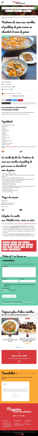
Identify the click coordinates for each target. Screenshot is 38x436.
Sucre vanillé (14, 242)
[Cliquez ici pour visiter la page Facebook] (14, 416)
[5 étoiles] (7, 289)
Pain (23, 244)
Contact (26, 422)
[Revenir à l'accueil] (19, 2)
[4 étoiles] (6, 289)
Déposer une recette (7, 422)
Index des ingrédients (7, 424)
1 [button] (17, 347)
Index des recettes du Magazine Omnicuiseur (7, 426)
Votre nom (4, 279)
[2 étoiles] (4, 289)
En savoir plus (17, 434)
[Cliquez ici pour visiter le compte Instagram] (17, 416)
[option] (10, 331)
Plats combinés (10, 17)
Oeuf (27, 247)
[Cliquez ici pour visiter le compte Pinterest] (20, 416)
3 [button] (20, 347)
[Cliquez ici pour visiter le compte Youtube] (23, 416)
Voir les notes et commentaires (18, 95)
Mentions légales (28, 424)
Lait (31, 247)
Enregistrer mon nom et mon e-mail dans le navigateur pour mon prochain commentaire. (19, 285)
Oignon (4, 247)
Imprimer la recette (6, 103)
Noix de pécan (26, 242)
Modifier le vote (5, 291)
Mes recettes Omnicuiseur (9, 93)
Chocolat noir (13, 244)
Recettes (6, 17)
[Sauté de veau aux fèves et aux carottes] (10, 326)
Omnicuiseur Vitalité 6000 (11, 146)
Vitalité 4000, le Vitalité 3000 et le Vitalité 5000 (26, 223)
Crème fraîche (29, 244)
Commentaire (5, 266)
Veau (19, 244)
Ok (22, 434)
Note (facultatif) (5, 288)
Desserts (27, 318)
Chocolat (5, 249)
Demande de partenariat (18, 425)
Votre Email (22, 279)
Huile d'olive (16, 247)
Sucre (20, 242)
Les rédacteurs (16, 422)
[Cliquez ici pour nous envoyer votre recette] (19, 361)
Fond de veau (6, 244)
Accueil (3, 17)
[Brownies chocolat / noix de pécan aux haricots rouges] (27, 326)
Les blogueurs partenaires (19, 424)
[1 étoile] (2, 289)
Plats (10, 318)
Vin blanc (10, 247)
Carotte (22, 247)
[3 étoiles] (5, 289)
